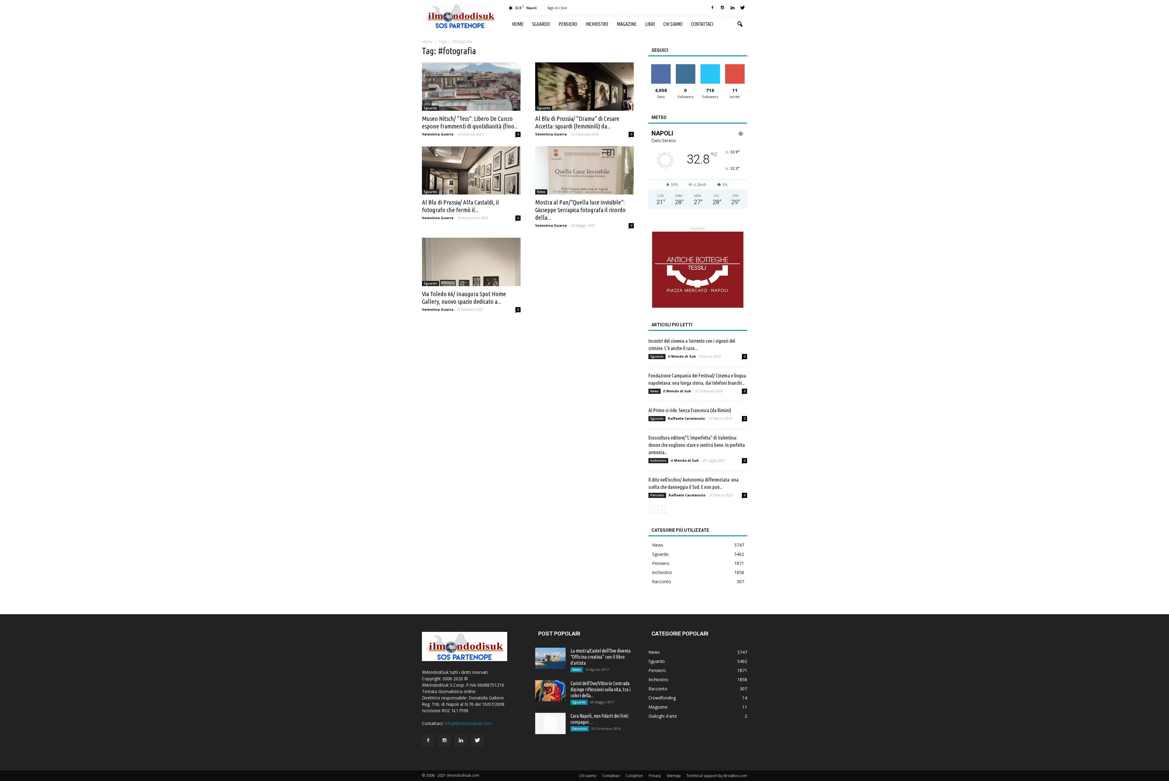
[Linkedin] (732, 8)
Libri (650, 24)
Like (660, 66)
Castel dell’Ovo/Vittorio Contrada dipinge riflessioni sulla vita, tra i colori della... (600, 689)
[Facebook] (712, 8)
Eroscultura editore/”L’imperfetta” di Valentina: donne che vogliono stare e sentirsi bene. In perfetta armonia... (696, 445)
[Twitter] (742, 8)
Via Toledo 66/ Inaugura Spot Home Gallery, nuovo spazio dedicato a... (464, 297)
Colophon (634, 775)
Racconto (661, 581)
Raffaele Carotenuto (686, 418)
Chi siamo (673, 24)
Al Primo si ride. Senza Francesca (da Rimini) (689, 410)
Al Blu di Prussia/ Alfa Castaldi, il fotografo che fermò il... (460, 205)
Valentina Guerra (438, 134)
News (541, 192)
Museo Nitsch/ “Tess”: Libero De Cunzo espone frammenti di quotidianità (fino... (470, 122)
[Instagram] (722, 8)
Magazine (627, 24)
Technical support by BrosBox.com (716, 775)
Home (518, 24)
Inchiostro (597, 24)
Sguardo (541, 24)
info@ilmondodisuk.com (468, 723)
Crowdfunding (662, 698)
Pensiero (568, 24)
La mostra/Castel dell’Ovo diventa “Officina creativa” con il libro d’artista (600, 657)
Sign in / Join (557, 7)
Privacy (655, 775)
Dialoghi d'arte (662, 716)
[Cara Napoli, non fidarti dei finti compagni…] (550, 723)
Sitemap (674, 775)
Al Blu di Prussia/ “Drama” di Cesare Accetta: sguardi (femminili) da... (577, 122)
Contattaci (702, 24)
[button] (739, 24)
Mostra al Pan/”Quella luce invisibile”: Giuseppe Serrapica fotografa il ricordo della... (580, 209)
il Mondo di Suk (682, 356)
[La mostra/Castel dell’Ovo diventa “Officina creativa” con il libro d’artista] (550, 658)
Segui (685, 66)
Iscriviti (735, 66)
